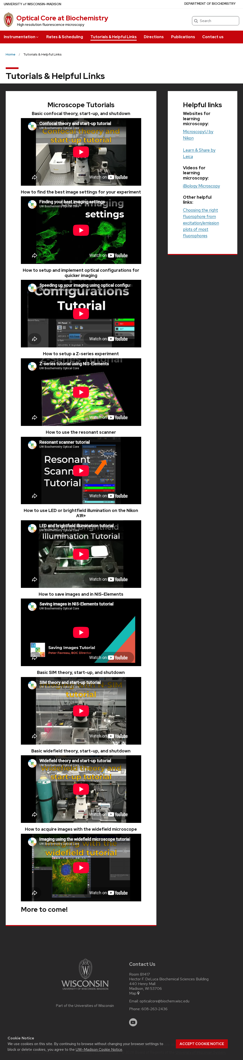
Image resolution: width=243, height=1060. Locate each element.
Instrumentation (19, 36)
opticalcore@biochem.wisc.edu (164, 1001)
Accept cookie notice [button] (202, 1044)
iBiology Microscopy (201, 186)
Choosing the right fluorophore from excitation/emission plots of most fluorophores (201, 222)
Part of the (85, 1005)
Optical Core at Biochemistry (62, 18)
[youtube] (133, 1022)
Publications (183, 36)
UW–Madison (32, 4)
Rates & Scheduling (64, 36)
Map (132, 993)
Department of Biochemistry (210, 4)
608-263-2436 (154, 1009)
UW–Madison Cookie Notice (99, 1049)
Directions (154, 36)
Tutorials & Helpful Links (113, 36)
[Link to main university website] (85, 990)
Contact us (213, 36)
